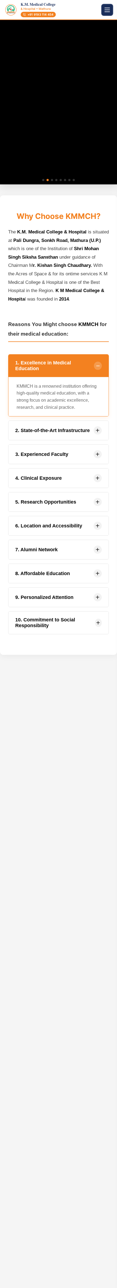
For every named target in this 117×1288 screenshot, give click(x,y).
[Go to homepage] (11, 10)
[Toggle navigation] (107, 10)
